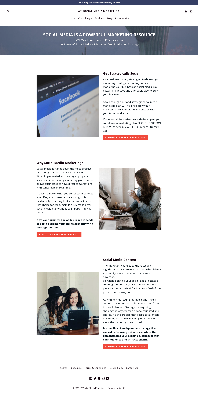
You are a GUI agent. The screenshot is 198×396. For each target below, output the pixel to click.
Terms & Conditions (95, 367)
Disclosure (76, 367)
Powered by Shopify (116, 388)
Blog (109, 18)
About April (122, 18)
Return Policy (116, 367)
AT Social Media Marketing (99, 11)
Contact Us (132, 367)
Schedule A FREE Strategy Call (125, 137)
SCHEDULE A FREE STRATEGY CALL (59, 234)
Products (99, 18)
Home (72, 18)
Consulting (85, 18)
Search (63, 367)
